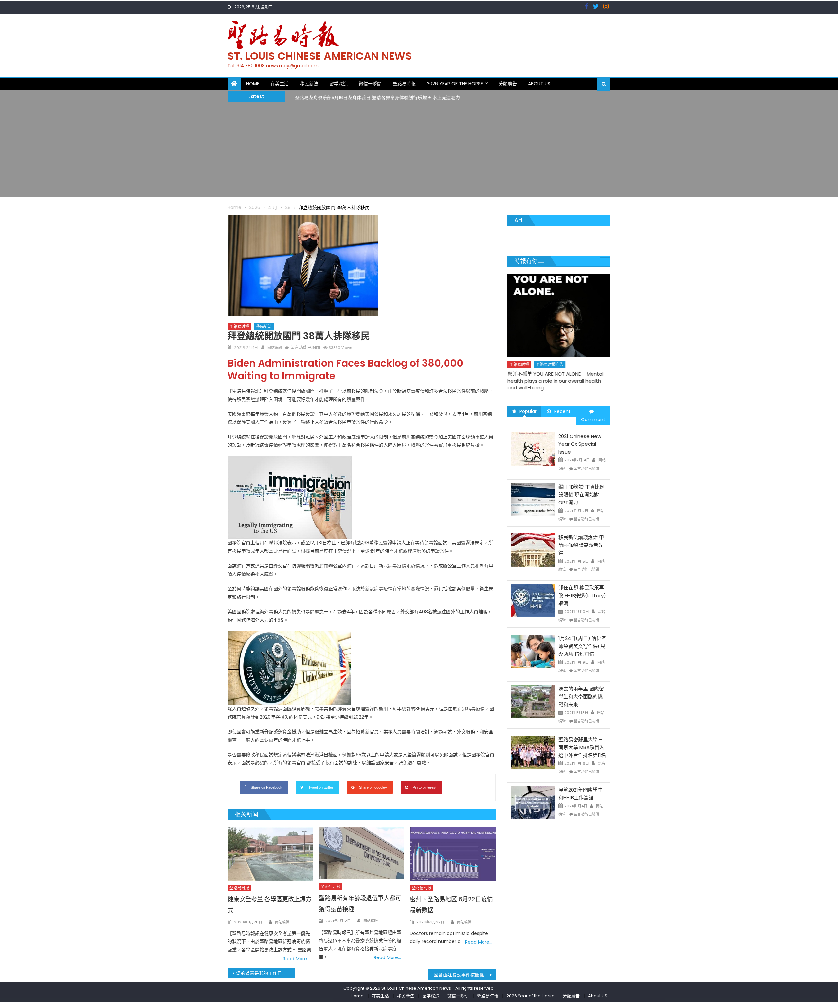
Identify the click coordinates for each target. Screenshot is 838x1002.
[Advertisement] (419, 151)
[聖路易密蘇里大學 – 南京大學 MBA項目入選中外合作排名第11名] (533, 751)
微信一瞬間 (370, 84)
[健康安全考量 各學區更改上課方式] (270, 854)
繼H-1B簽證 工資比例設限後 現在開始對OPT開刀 (581, 494)
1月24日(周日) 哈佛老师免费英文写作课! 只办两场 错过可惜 (582, 646)
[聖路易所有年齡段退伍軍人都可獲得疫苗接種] (362, 853)
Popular (528, 411)
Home (252, 84)
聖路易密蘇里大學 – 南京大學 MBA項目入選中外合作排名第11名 (582, 747)
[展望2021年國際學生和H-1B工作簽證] (533, 802)
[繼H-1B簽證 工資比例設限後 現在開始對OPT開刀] (533, 499)
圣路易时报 (239, 326)
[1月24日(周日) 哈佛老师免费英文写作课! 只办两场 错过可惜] (533, 651)
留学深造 (338, 84)
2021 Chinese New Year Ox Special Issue (579, 444)
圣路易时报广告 (549, 364)
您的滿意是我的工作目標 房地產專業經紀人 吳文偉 (265, 973)
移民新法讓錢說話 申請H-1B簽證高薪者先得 (581, 545)
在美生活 (279, 84)
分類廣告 (508, 84)
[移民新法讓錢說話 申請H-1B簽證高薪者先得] (533, 549)
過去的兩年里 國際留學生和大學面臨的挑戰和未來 (581, 696)
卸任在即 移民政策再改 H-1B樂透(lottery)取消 (582, 595)
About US (539, 84)
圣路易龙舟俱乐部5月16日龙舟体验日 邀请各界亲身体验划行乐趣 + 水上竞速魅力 (377, 96)
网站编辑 (274, 347)
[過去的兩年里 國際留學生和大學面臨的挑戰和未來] (533, 701)
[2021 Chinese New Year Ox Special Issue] (533, 448)
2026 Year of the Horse (455, 84)
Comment (593, 419)
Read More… (296, 959)
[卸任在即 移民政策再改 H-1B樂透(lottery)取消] (533, 600)
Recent (562, 411)
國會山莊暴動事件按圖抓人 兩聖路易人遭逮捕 (465, 975)
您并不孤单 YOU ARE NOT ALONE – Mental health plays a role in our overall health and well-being (555, 380)
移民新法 (309, 84)
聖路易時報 (404, 84)
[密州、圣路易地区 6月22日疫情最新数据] (453, 854)
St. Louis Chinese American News (320, 55)
